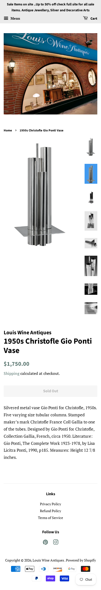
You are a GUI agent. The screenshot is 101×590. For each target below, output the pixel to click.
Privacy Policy (50, 504)
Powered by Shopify (81, 560)
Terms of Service (50, 517)
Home (8, 130)
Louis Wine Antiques (48, 560)
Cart (93, 18)
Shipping (11, 373)
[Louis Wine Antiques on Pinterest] (45, 543)
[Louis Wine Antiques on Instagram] (55, 543)
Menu (15, 18)
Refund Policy (50, 510)
